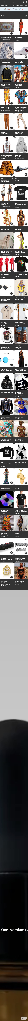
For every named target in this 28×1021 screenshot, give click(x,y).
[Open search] (4, 2)
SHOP (2, 5)
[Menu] (1, 2)
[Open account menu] (23, 2)
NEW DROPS (7, 5)
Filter (4, 15)
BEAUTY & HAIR (15, 5)
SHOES (21, 5)
